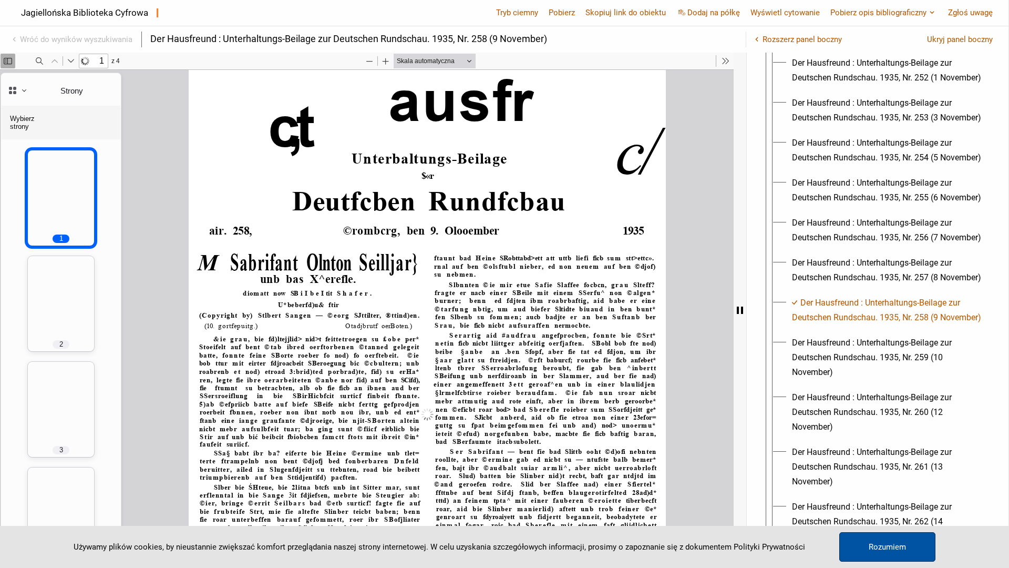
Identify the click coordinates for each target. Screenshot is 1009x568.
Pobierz (562, 12)
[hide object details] (740, 310)
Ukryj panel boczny (960, 39)
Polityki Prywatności (769, 547)
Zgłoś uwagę (970, 12)
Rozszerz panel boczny (802, 39)
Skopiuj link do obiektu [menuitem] (625, 12)
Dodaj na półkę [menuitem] (713, 12)
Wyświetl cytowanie (785, 12)
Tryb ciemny (517, 12)
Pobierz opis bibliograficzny (878, 12)
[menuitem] (887, 70)
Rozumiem (887, 547)
